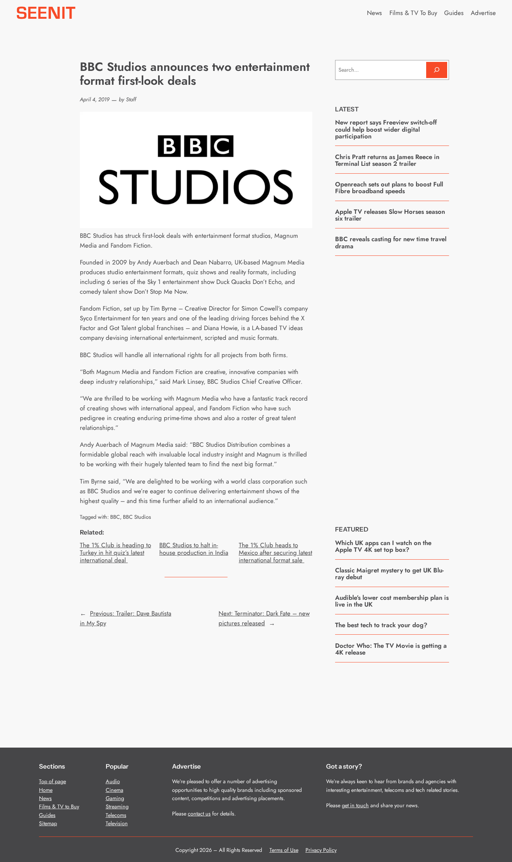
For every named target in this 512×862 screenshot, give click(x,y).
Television (117, 823)
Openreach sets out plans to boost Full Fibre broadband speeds (389, 188)
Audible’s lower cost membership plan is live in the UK (392, 601)
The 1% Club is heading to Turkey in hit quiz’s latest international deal (115, 552)
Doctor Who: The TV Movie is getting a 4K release (391, 649)
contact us (199, 813)
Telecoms (116, 815)
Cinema (114, 790)
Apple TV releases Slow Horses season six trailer (390, 215)
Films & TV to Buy (59, 806)
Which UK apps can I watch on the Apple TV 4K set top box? (383, 546)
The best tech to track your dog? (381, 625)
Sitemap (48, 823)
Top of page (52, 781)
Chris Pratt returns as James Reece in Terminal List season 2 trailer (387, 160)
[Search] (436, 70)
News (45, 798)
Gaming (115, 798)
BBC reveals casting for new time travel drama (390, 242)
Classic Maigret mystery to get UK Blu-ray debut (389, 574)
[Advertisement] (392, 384)
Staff (131, 99)
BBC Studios (137, 517)
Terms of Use (283, 850)
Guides (47, 815)
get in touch (355, 805)
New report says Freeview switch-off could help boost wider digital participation (386, 129)
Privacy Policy (321, 850)
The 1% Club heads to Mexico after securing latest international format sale (275, 552)
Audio (113, 781)
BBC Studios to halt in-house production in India (193, 548)
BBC (115, 517)
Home (45, 790)
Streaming (117, 806)
